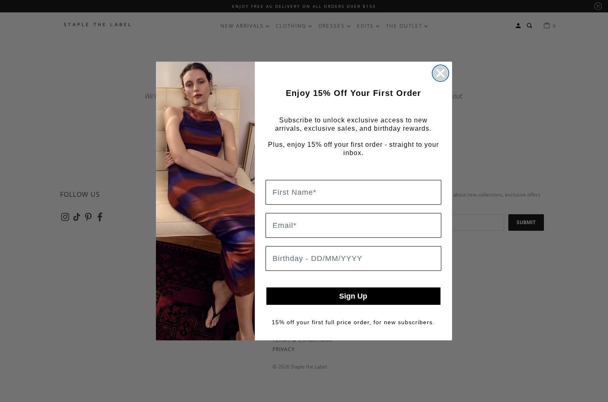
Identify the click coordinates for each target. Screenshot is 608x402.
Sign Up (353, 296)
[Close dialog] (440, 73)
